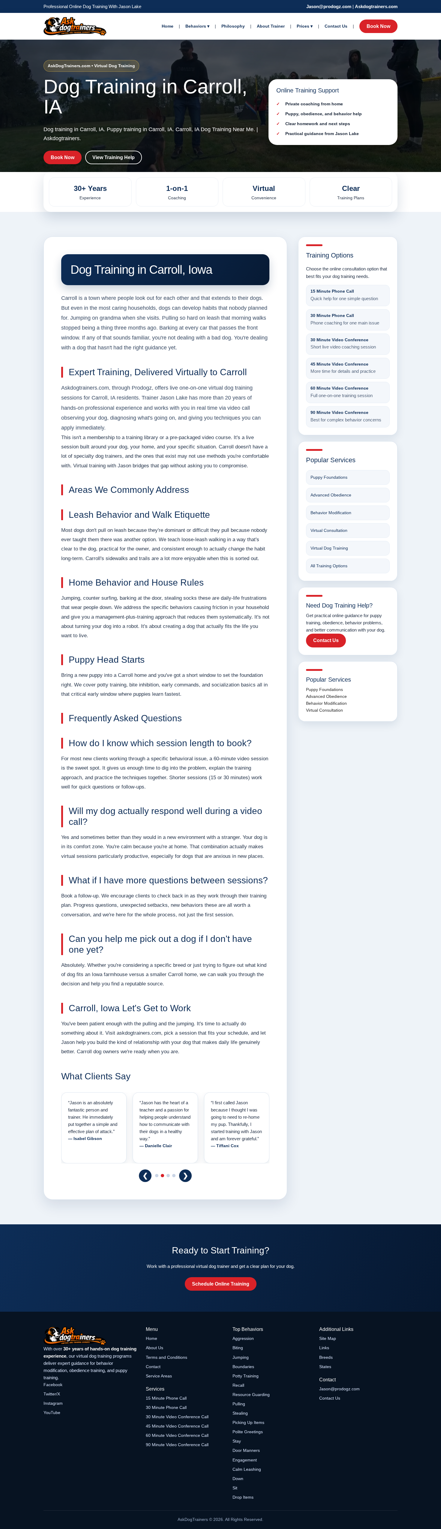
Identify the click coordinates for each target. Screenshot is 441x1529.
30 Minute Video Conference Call (177, 1416)
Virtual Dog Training (329, 548)
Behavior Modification (330, 512)
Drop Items (243, 1497)
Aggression (243, 1338)
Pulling (238, 1403)
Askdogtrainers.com (376, 6)
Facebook (53, 1384)
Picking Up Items (248, 1422)
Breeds (326, 1357)
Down (237, 1478)
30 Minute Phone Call (166, 1407)
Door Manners (246, 1450)
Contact (153, 1366)
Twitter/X (52, 1394)
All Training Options (328, 565)
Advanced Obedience (330, 495)
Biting (237, 1347)
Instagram (53, 1403)
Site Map (327, 1338)
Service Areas (159, 1376)
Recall (238, 1385)
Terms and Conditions (166, 1357)
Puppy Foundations (328, 477)
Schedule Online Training (220, 1283)
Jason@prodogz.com (328, 6)
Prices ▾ (305, 26)
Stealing (240, 1413)
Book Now (378, 26)
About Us (154, 1347)
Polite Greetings (247, 1431)
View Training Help (113, 157)
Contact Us (336, 26)
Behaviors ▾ (197, 26)
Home (167, 26)
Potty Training (245, 1376)
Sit (234, 1487)
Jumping (240, 1357)
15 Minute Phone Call (166, 1398)
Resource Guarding (251, 1394)
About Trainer (271, 26)
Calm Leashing (246, 1469)
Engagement (244, 1460)
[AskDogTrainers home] (90, 1336)
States (325, 1366)
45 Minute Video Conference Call (177, 1426)
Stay (236, 1441)
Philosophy (233, 26)
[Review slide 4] (174, 1175)
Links (324, 1347)
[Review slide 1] (156, 1175)
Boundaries (243, 1366)
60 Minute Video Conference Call (177, 1435)
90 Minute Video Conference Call (177, 1444)
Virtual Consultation (328, 530)
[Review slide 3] (168, 1175)
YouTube (52, 1412)
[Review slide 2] (162, 1175)
